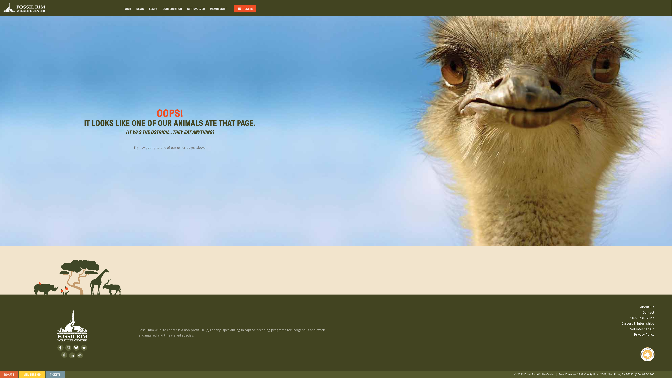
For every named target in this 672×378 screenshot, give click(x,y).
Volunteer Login (642, 329)
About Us (647, 307)
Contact (648, 312)
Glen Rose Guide (642, 318)
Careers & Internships (637, 323)
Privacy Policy (644, 334)
